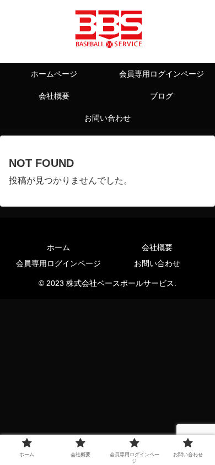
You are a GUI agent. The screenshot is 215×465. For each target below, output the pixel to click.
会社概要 (157, 247)
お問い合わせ (157, 263)
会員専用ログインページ (58, 263)
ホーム (58, 247)
